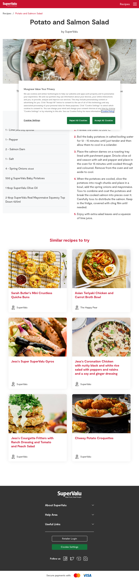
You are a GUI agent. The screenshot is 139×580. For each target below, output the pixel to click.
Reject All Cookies (78, 120)
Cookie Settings (69, 546)
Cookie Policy (108, 111)
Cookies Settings (32, 120)
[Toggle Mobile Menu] (135, 4)
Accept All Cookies (104, 120)
